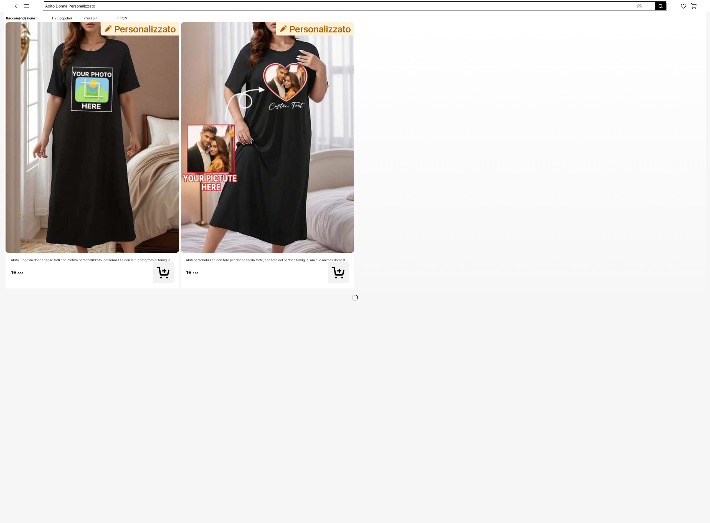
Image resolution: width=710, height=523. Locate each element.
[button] (16, 6)
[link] (684, 6)
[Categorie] (26, 6)
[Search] (660, 6)
